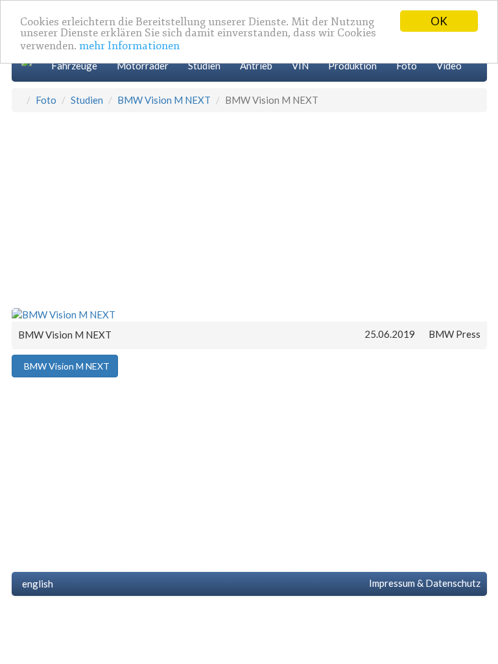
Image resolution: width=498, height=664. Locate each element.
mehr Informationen (129, 46)
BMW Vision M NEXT (164, 100)
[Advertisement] (249, 209)
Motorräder (143, 65)
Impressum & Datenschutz (422, 583)
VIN (300, 65)
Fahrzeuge (74, 65)
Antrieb (256, 65)
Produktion (352, 65)
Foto (406, 65)
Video (449, 65)
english (35, 583)
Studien (204, 65)
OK (439, 21)
